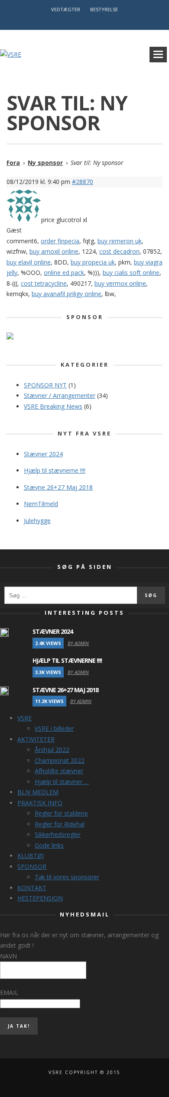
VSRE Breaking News (53, 406)
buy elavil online (28, 262)
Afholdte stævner (59, 771)
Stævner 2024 (43, 454)
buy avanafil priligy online (66, 294)
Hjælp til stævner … (62, 782)
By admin (78, 643)
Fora (13, 162)
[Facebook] (80, 21)
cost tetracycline (44, 283)
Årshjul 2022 (52, 749)
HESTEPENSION (40, 898)
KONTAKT (31, 888)
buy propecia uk (93, 262)
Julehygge (37, 520)
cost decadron (119, 251)
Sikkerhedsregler (58, 834)
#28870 (82, 181)
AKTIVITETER (36, 739)
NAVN (8, 956)
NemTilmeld (41, 504)
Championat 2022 (59, 760)
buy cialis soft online (131, 272)
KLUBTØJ (30, 856)
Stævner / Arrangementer (59, 395)
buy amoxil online (53, 251)
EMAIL (9, 992)
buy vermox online (120, 283)
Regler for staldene (61, 813)
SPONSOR (31, 866)
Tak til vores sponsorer (67, 877)
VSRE (24, 718)
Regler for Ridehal (59, 824)
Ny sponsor (45, 162)
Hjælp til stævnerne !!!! (54, 470)
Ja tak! (19, 1026)
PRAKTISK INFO (39, 803)
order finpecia (60, 241)
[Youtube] (88, 21)
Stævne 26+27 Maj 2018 (58, 487)
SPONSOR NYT (45, 385)
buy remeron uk (120, 241)
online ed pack (64, 272)
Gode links (49, 845)
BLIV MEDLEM (37, 792)
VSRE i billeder (54, 728)
